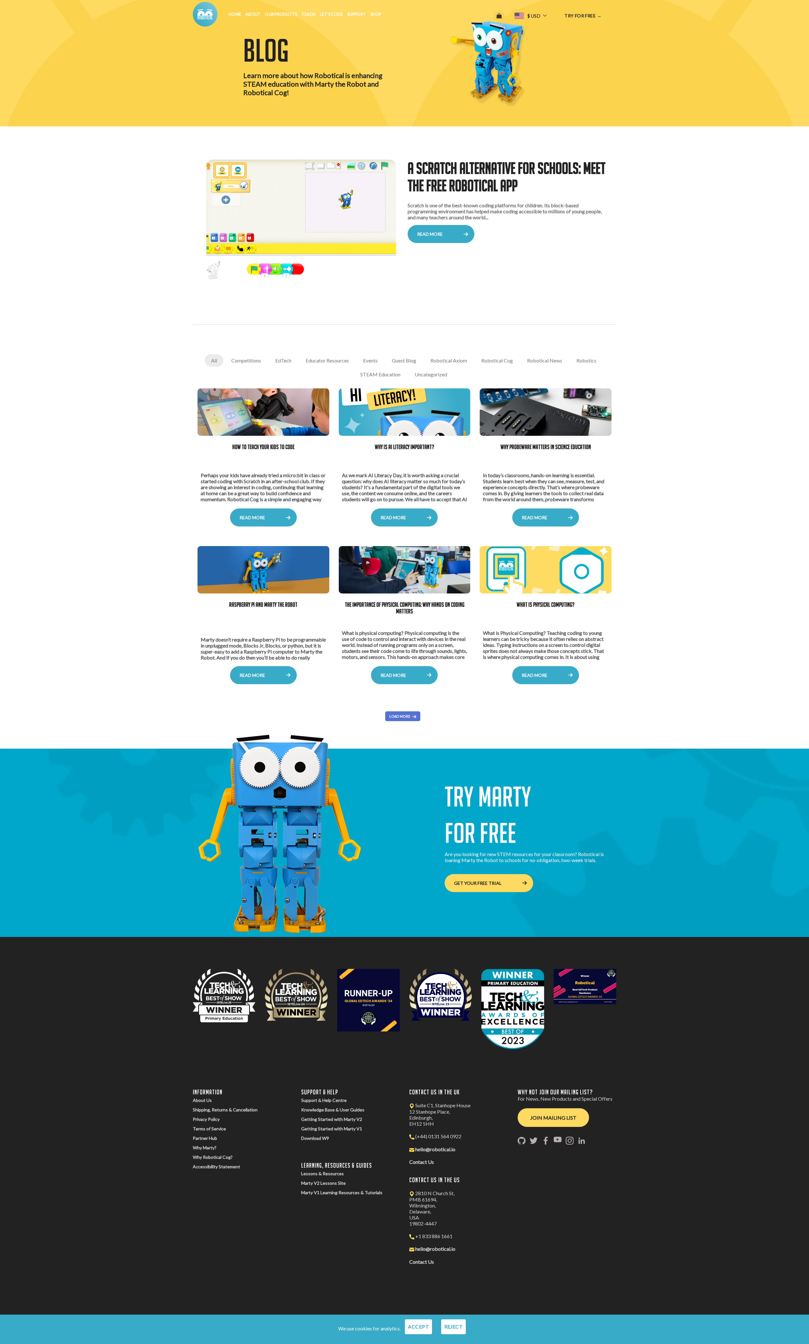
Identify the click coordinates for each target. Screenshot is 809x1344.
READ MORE (430, 234)
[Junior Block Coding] (301, 223)
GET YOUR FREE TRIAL (478, 883)
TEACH (308, 14)
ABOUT (253, 14)
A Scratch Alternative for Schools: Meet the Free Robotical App (506, 177)
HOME (235, 14)
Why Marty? (204, 1147)
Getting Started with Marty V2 (331, 1119)
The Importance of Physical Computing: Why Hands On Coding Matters (404, 607)
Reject (453, 1326)
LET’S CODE (331, 14)
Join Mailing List (553, 1118)
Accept (418, 1326)
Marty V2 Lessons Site (323, 1183)
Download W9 (315, 1138)
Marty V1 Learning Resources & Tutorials (341, 1192)
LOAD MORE (400, 716)
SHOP (375, 14)
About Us (202, 1100)
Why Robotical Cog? (213, 1157)
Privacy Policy (206, 1119)
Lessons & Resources (322, 1173)
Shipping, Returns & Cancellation (225, 1109)
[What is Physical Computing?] (545, 569)
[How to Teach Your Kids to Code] (263, 412)
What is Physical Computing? (546, 604)
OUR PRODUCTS (281, 14)
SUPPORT (356, 14)
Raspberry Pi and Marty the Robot (263, 604)
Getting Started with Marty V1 (331, 1128)
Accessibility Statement (216, 1166)
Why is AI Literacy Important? (404, 447)
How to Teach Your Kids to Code (263, 447)
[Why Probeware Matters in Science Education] (545, 412)
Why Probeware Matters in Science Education (546, 447)
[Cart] (499, 15)
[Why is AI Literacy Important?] (405, 412)
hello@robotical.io (435, 1149)
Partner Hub (205, 1138)
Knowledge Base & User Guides (332, 1109)
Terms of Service (209, 1128)
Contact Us (421, 1162)
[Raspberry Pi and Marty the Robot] (263, 569)
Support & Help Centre (324, 1100)
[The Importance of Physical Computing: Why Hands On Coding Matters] (405, 569)
